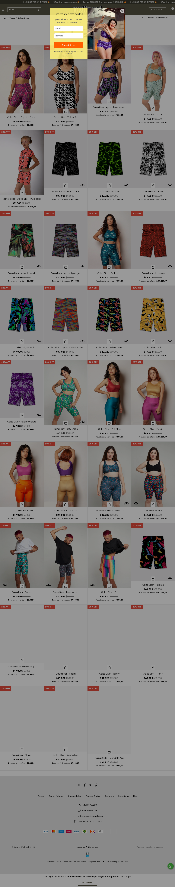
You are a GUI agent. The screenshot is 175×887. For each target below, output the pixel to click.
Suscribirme (68, 45)
